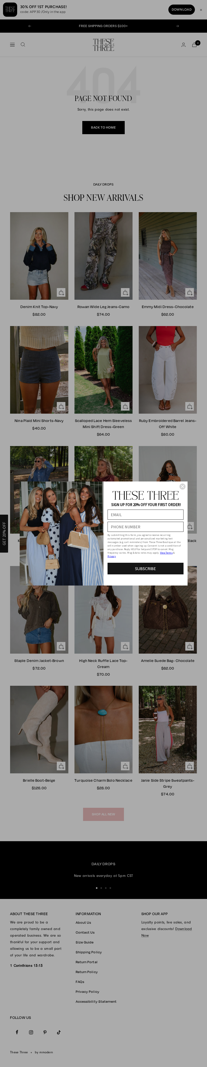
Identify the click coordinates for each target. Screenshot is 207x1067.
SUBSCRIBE (145, 568)
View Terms (166, 552)
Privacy (112, 556)
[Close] (182, 487)
